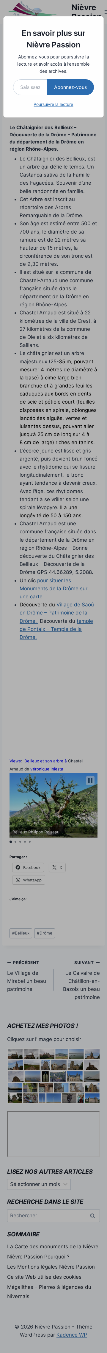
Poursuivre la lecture (53, 104)
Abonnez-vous (70, 87)
